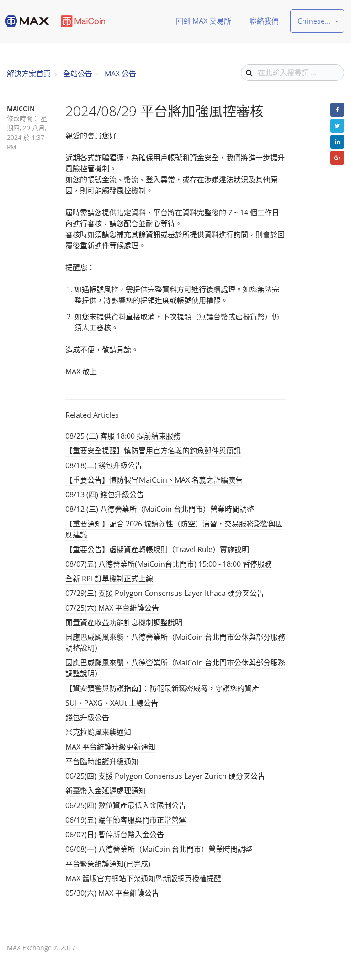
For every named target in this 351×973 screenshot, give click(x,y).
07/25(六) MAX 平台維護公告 (112, 608)
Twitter (337, 126)
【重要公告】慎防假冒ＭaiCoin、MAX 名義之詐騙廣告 (154, 480)
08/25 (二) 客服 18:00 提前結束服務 (123, 436)
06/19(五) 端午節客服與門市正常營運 (125, 820)
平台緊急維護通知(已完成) (107, 864)
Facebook (337, 110)
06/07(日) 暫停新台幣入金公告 (114, 834)
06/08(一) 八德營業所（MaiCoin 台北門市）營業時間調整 (158, 849)
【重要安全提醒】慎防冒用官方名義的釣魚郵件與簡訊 (153, 451)
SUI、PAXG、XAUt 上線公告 (111, 703)
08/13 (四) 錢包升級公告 (104, 494)
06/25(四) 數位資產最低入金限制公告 (125, 805)
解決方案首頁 (29, 74)
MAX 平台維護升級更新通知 (110, 747)
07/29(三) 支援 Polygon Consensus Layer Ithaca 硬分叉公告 (164, 593)
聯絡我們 (264, 21)
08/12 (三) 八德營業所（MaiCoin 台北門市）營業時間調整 (159, 509)
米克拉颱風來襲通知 (98, 732)
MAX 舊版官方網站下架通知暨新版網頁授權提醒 (143, 878)
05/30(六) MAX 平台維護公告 (112, 893)
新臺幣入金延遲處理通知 (105, 791)
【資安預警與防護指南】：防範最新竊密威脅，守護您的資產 (162, 688)
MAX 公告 (120, 74)
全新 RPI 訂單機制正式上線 (109, 579)
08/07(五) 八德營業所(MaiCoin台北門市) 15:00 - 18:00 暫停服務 (168, 564)
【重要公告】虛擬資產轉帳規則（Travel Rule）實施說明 (157, 549)
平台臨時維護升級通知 (101, 761)
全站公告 (77, 74)
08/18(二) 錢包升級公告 (103, 465)
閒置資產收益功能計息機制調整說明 (123, 622)
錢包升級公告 (87, 717)
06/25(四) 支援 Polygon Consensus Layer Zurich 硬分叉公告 (165, 776)
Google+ (337, 158)
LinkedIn (337, 142)
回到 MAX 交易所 (203, 21)
